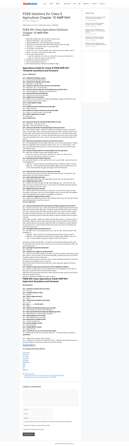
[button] (26, 352)
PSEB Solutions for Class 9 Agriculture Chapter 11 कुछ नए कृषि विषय (40, 377)
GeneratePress (70, 443)
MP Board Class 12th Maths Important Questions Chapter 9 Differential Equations (95, 44)
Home (44, 3)
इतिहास (57, 3)
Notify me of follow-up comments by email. (37, 425)
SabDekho (29, 344)
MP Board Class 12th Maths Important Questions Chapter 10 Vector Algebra (94, 37)
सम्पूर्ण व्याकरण (86, 3)
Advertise (102, 3)
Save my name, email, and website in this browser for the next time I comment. (48, 421)
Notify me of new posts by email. (34, 429)
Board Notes (67, 3)
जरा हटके (51, 3)
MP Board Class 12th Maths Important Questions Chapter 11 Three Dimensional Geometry (95, 31)
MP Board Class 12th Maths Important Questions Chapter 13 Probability (94, 24)
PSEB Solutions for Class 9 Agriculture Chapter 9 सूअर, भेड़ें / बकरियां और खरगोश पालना (44, 375)
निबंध (79, 3)
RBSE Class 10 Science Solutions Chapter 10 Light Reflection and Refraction (95, 17)
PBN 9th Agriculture (29, 373)
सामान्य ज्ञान (94, 3)
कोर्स (74, 3)
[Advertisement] (95, 77)
